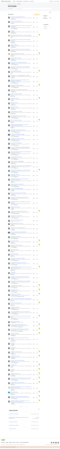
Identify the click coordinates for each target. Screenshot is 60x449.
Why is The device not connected (16, 120)
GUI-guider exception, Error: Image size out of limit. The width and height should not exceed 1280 (21, 267)
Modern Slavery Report (13, 444)
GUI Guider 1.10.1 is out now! (13, 421)
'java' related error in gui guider (15, 236)
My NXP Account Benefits (24, 442)
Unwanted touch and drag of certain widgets (18, 258)
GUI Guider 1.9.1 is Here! (12, 428)
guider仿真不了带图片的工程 (15, 307)
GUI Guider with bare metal (15, 356)
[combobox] (33, 9)
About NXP (3, 442)
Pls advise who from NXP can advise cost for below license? (20, 49)
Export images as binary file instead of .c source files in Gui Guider (21, 35)
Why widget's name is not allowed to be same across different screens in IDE (21, 40)
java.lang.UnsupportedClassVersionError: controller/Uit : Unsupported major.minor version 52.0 (20, 125)
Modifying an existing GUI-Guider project (17, 184)
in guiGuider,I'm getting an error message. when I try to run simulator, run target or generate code (20, 401)
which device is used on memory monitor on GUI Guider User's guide (20, 316)
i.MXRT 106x (45, 28)
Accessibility (18, 444)
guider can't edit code (14, 102)
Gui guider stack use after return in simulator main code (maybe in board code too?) (21, 26)
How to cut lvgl (13, 347)
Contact (17, 442)
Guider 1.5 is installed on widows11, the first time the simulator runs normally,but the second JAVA (21, 152)
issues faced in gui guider (14, 253)
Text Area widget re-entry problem (16, 285)
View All (24, 409)
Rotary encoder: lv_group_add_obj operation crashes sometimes (19, 338)
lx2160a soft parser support (15, 321)
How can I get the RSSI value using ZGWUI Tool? (18, 129)
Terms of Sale (8, 444)
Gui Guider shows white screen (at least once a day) (19, 197)
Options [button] (50, 12)
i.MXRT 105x (45, 26)
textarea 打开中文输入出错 (15, 174)
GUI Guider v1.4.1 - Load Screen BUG (16, 215)
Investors (11, 442)
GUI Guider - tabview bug (15, 333)
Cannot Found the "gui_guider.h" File (16, 21)
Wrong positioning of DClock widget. (16, 111)
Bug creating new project (15, 98)
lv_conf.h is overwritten (14, 240)
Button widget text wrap (14, 289)
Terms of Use (5, 444)
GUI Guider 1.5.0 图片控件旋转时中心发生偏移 (17, 134)
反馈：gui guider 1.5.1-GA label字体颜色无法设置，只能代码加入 (20, 75)
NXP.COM (31, 1)
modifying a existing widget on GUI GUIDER (17, 138)
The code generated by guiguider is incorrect (18, 16)
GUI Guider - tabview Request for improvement (18, 324)
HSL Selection (13, 369)
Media (14, 442)
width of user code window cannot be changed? (18, 192)
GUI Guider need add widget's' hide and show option (19, 211)
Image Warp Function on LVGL (15, 373)
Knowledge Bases (19, 1)
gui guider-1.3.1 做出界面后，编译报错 (16, 93)
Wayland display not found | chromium (17, 223)
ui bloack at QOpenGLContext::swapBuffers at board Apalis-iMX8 (21, 298)
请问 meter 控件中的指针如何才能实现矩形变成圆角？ (19, 232)
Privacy (2, 444)
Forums (14, 1)
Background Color (13, 364)
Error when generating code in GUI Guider (17, 53)
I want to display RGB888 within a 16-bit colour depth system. (20, 311)
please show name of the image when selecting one (19, 89)
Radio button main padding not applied (17, 85)
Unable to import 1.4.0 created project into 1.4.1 (18, 227)
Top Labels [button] (45, 24)
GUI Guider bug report (14, 392)
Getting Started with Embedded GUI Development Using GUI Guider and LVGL (18, 418)
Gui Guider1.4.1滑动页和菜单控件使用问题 (17, 188)
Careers (7, 442)
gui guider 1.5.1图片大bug (14, 44)
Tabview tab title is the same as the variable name (19, 62)
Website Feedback (22, 444)
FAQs (55, 1)
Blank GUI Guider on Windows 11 (16, 294)
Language (51, 1)
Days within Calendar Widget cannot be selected (18, 262)
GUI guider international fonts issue (16, 351)
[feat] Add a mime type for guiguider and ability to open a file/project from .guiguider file (20, 80)
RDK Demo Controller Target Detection (17, 220)
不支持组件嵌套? (13, 272)
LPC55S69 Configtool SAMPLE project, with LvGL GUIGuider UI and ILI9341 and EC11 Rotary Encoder (21, 387)
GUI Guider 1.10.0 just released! (13, 425)
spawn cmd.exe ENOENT (14, 249)
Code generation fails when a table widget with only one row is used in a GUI (21, 202)
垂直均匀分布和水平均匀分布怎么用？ (16, 58)
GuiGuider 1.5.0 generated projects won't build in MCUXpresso (20, 170)
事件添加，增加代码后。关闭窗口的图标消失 (17, 161)
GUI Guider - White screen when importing (17, 360)
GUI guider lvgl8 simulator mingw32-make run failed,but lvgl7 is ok (21, 165)
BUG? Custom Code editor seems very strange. (18, 115)
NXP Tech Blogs (26, 1)
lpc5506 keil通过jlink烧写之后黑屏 (16, 71)
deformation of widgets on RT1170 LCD (17, 245)
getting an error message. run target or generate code (19, 396)
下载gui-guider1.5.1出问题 (14, 107)
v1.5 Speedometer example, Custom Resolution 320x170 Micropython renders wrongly (19, 179)
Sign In (57, 1)
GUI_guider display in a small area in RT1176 (17, 382)
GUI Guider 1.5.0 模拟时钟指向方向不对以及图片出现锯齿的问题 (20, 147)
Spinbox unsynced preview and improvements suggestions (20, 66)
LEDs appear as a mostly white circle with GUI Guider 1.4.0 (20, 276)
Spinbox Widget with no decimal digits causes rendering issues (20, 281)
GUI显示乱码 (12, 30)
